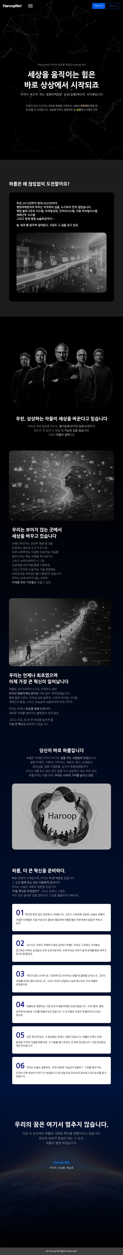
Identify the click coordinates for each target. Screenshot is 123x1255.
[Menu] (30, 6)
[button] (98, 6)
